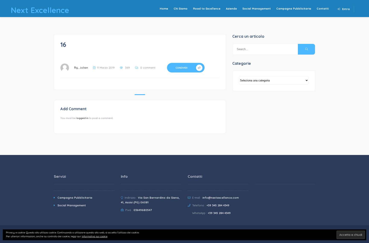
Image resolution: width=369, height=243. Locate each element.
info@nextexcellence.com (220, 197)
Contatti (323, 8)
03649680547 (142, 210)
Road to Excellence (206, 8)
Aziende (231, 8)
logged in (82, 118)
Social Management (256, 8)
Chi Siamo (180, 8)
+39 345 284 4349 (217, 205)
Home (164, 8)
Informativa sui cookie (94, 236)
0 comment (147, 67)
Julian (83, 67)
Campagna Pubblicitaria (293, 8)
